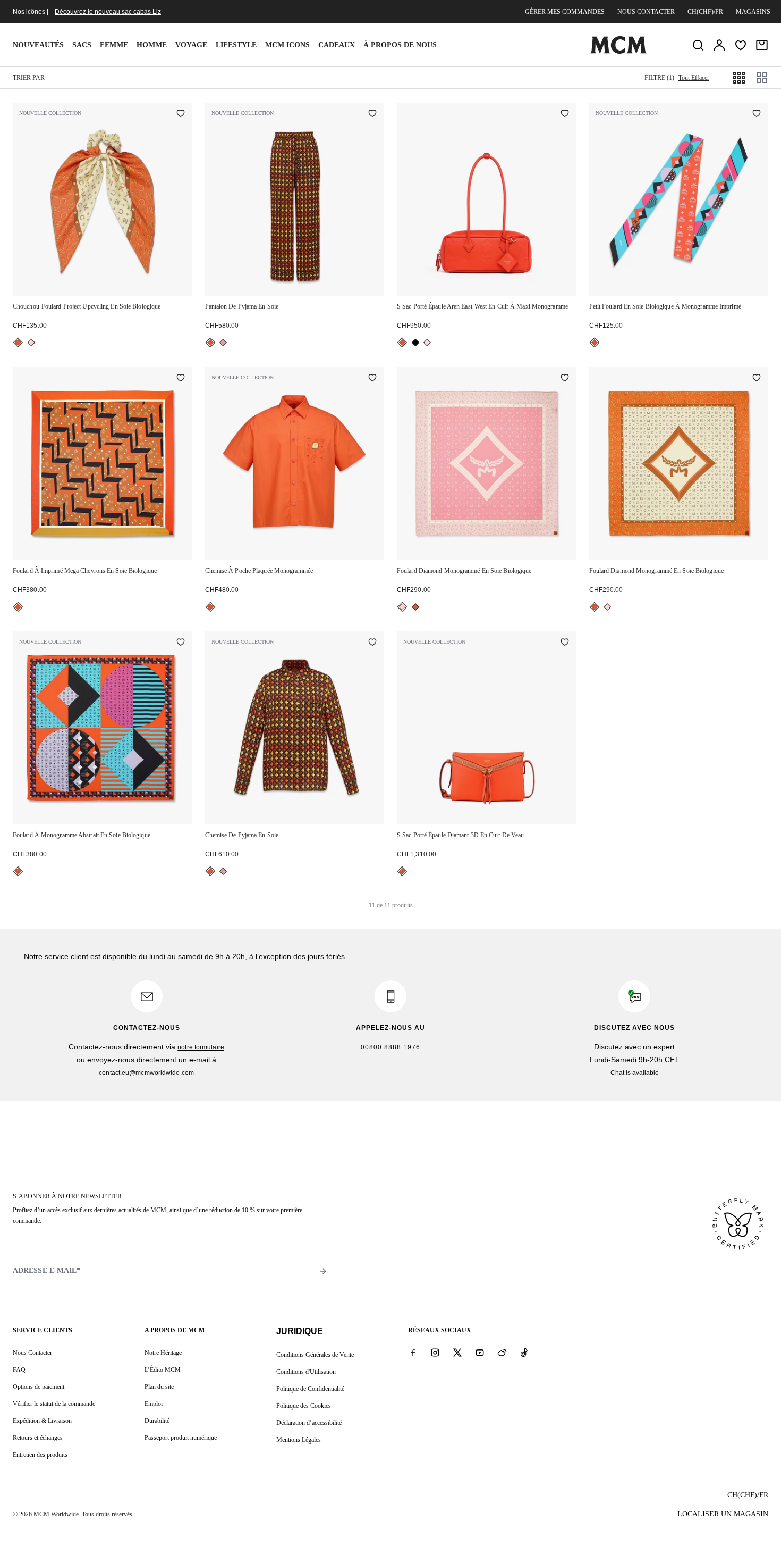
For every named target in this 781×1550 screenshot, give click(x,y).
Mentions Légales (298, 1440)
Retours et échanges (38, 1437)
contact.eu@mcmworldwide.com (146, 1073)
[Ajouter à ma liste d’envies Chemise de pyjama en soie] (372, 643)
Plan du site (159, 1386)
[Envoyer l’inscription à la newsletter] (323, 1271)
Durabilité (157, 1420)
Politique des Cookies (303, 1406)
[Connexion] (719, 45)
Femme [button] (114, 45)
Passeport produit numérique (181, 1437)
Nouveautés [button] (38, 45)
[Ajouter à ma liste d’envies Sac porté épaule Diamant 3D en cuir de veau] (564, 643)
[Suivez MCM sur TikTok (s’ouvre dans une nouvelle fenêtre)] (524, 1352)
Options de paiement (38, 1386)
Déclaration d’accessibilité (309, 1423)
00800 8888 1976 (390, 1047)
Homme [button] (152, 45)
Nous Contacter (32, 1352)
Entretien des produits (40, 1455)
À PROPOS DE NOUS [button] (400, 45)
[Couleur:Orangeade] (18, 342)
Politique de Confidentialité (310, 1389)
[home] (618, 51)
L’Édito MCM (163, 1369)
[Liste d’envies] (740, 45)
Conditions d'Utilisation (306, 1372)
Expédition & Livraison (42, 1420)
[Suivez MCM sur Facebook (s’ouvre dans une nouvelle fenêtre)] (413, 1352)
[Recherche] (698, 45)
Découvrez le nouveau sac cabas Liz (108, 11)
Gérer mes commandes (565, 11)
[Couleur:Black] (415, 342)
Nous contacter (646, 11)
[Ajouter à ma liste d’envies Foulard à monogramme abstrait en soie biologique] (180, 643)
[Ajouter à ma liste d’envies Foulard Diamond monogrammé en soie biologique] (564, 378)
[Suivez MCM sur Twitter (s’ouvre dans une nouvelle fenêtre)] (457, 1352)
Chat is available (634, 1073)
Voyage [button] (191, 45)
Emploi (154, 1403)
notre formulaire (200, 1047)
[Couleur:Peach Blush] (31, 342)
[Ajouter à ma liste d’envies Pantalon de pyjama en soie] (372, 114)
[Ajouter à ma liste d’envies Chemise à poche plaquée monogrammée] (372, 378)
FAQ (19, 1369)
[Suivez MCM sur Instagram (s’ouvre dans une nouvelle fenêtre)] (435, 1352)
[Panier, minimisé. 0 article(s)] (761, 45)
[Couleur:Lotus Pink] (427, 342)
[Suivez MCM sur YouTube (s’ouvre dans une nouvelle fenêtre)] (480, 1352)
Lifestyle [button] (236, 45)
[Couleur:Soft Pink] (223, 342)
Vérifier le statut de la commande (54, 1403)
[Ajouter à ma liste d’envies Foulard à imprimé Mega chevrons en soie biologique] (180, 378)
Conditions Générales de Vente (315, 1355)
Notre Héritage (163, 1352)
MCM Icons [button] (287, 45)
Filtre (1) (659, 77)
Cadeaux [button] (336, 45)
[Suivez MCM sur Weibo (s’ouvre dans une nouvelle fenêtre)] (502, 1352)
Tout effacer (693, 77)
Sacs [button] (81, 45)
